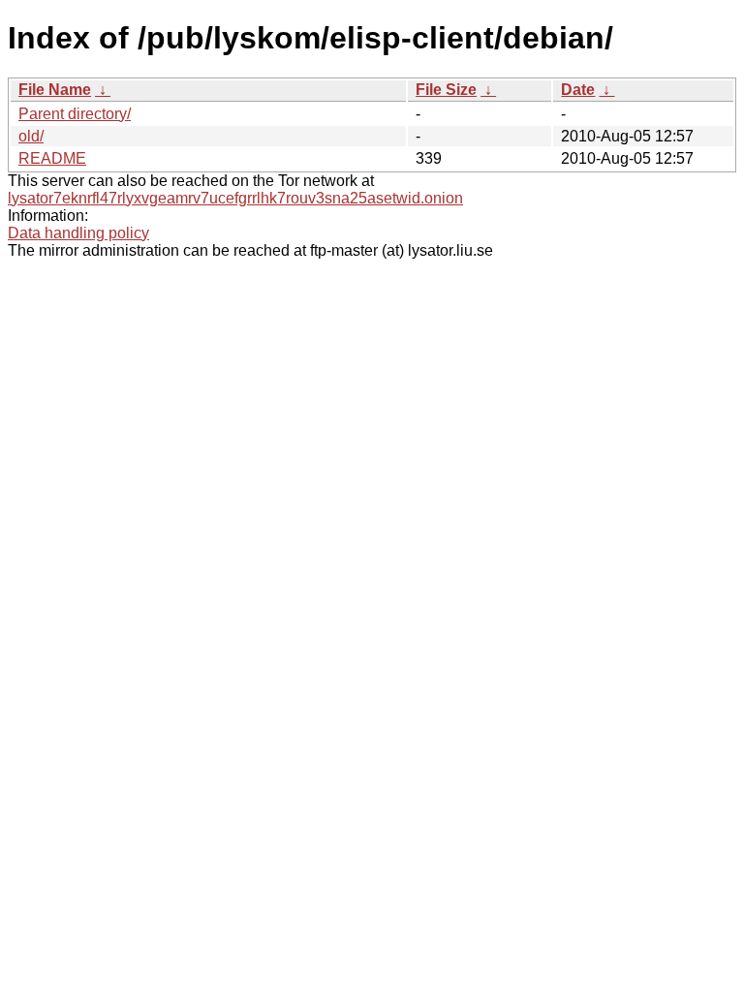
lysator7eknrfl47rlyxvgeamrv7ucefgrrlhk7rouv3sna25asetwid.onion (235, 198)
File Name (54, 89)
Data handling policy (78, 233)
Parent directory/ (74, 114)
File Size (446, 89)
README (52, 158)
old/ (31, 136)
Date (578, 89)
